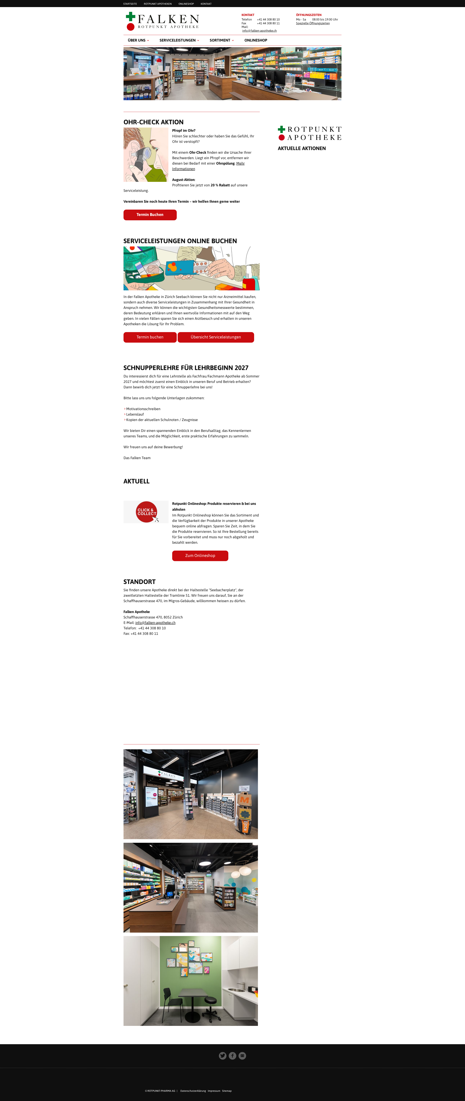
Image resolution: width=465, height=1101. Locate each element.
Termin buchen (150, 337)
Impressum (214, 1090)
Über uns (136, 40)
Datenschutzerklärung (193, 1090)
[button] (223, 1056)
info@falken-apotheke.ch (259, 30)
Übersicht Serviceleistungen (216, 337)
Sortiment (220, 40)
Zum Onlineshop (200, 555)
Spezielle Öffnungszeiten (313, 23)
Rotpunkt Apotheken (158, 3)
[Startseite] (178, 21)
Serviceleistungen (178, 40)
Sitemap (227, 1090)
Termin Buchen (150, 214)
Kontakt (206, 3)
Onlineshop (186, 3)
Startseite (130, 3)
